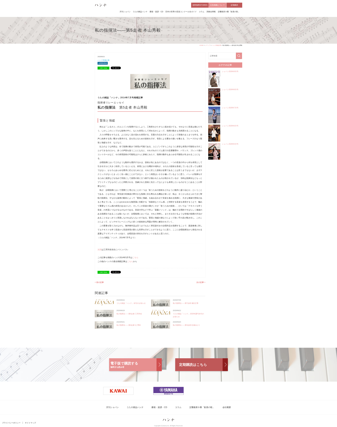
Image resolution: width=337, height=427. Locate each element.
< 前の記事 (99, 282)
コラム (201, 12)
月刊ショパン (125, 12)
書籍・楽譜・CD (156, 12)
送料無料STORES (199, 5)
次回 (99, 249)
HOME (201, 45)
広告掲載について (217, 5)
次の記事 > (200, 282)
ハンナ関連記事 (216, 45)
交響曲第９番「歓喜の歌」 (229, 12)
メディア (207, 45)
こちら (135, 257)
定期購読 (234, 5)
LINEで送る (103, 68)
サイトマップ (30, 423)
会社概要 (226, 407)
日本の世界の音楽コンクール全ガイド (181, 12)
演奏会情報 (211, 12)
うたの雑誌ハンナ (140, 12)
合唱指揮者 (102, 63)
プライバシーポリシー (11, 423)
